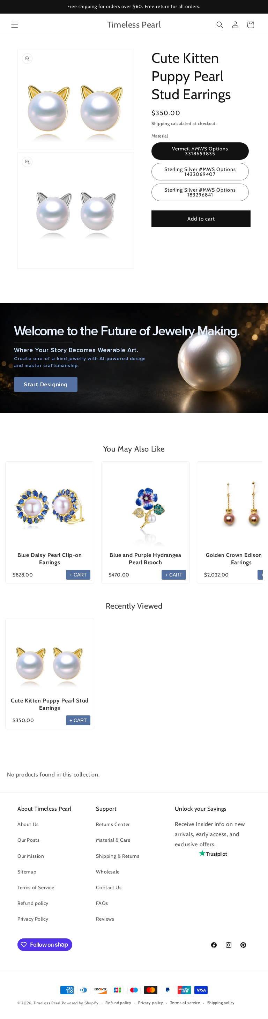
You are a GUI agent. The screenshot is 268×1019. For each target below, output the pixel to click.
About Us (28, 824)
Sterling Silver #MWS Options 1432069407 (200, 171)
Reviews (105, 919)
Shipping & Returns (117, 856)
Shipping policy (221, 1002)
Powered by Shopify (80, 1003)
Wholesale (107, 872)
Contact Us (108, 887)
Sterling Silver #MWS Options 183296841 (200, 192)
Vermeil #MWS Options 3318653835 (200, 151)
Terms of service (185, 1002)
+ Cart (78, 575)
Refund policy (33, 903)
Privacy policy (150, 1002)
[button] (14, 24)
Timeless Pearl (47, 1003)
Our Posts (28, 840)
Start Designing (46, 384)
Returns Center (112, 824)
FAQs (102, 903)
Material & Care (113, 840)
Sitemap (26, 872)
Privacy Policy (32, 919)
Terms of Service (35, 887)
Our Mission (30, 856)
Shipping (160, 123)
